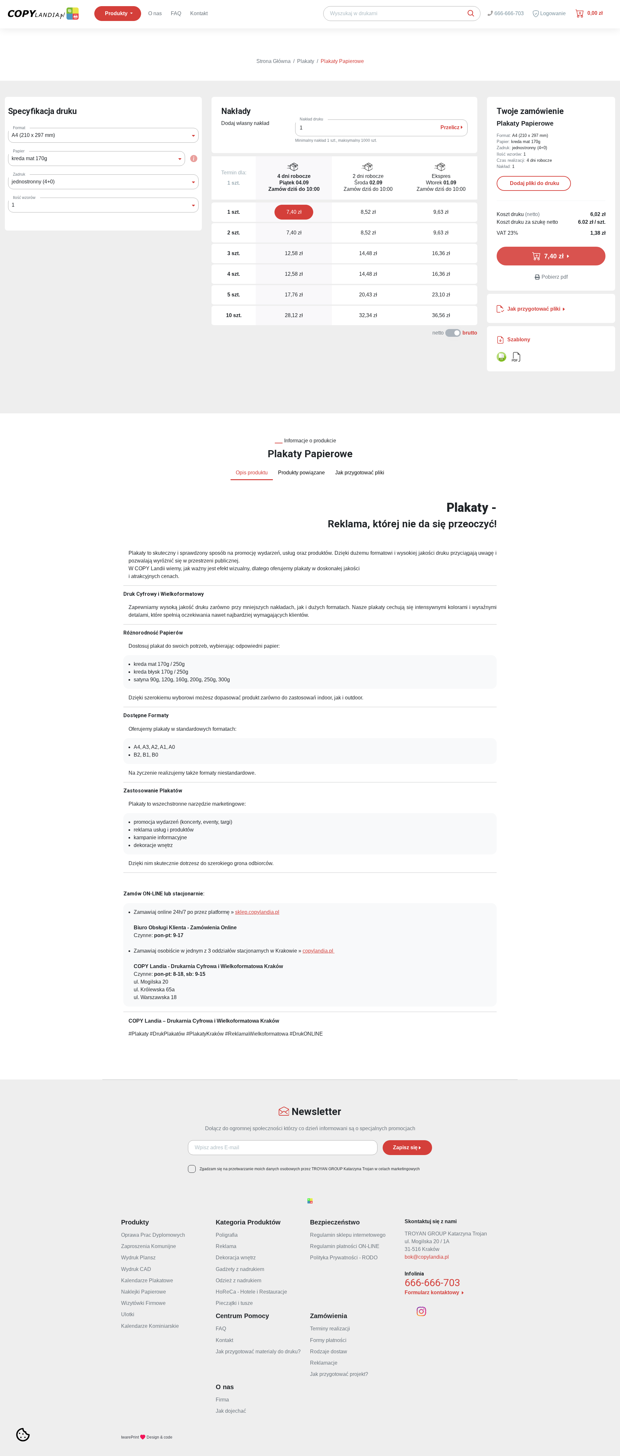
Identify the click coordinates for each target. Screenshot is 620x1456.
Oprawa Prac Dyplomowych (153, 1235)
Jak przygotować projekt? (339, 1374)
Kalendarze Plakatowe (147, 1280)
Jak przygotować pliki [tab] (359, 472)
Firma (222, 1399)
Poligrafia (227, 1235)
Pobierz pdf (555, 277)
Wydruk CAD (136, 1269)
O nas (155, 13)
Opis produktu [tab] (252, 472)
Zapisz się (405, 1147)
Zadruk (19, 174)
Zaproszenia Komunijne (148, 1246)
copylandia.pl (319, 951)
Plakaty (305, 61)
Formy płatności (328, 1340)
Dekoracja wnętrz (236, 1257)
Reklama (226, 1246)
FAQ (176, 13)
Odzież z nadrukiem (238, 1280)
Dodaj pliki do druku (534, 183)
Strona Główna (273, 61)
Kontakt (199, 13)
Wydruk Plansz (138, 1257)
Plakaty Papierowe (342, 61)
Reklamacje (323, 1363)
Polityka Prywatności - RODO (343, 1257)
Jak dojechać (231, 1411)
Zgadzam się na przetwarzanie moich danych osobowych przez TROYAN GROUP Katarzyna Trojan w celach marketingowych (310, 1169)
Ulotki (127, 1314)
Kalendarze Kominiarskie (150, 1326)
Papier (19, 151)
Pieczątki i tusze (234, 1303)
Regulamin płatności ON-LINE (344, 1246)
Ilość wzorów (24, 197)
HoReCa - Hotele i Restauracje (251, 1292)
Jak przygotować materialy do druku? (258, 1351)
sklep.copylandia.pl (257, 912)
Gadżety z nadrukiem (240, 1269)
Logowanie (552, 13)
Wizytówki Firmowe (143, 1303)
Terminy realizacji (330, 1328)
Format (19, 128)
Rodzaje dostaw (328, 1351)
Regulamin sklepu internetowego (348, 1235)
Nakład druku (311, 119)
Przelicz (450, 127)
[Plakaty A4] (501, 357)
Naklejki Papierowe (143, 1292)
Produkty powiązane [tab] (301, 472)
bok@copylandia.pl (427, 1257)
